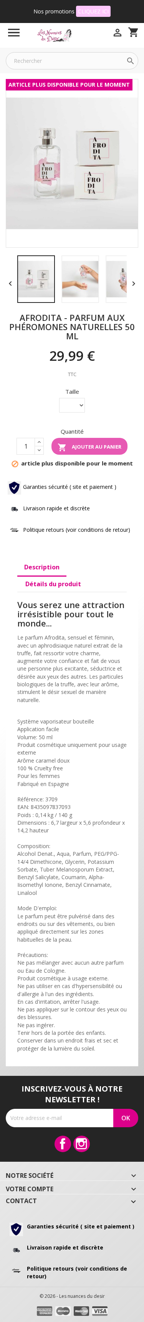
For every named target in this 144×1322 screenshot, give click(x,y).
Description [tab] (42, 567)
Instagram (81, 1144)
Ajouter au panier (89, 447)
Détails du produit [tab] (53, 584)
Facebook (63, 1144)
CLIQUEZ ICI (93, 11)
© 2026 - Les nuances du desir (72, 1296)
